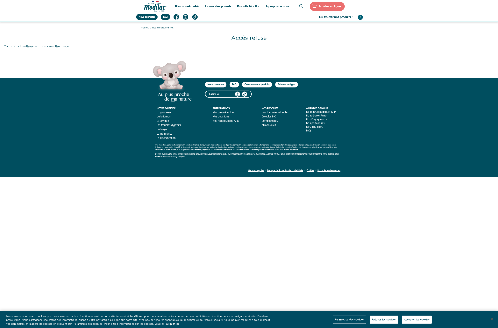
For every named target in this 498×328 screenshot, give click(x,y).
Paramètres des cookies (328, 170)
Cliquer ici (172, 323)
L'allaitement (164, 116)
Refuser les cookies (384, 319)
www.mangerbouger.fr (176, 157)
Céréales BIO (269, 116)
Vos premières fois (223, 112)
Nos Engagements (316, 119)
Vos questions (221, 116)
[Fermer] (491, 319)
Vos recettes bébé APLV (226, 121)
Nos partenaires (315, 123)
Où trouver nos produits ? (336, 17)
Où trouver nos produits (257, 84)
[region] (249, 319)
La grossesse (164, 112)
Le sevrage (163, 121)
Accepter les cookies (417, 319)
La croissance (164, 133)
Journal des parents (217, 6)
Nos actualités (314, 127)
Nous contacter (147, 17)
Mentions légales (256, 170)
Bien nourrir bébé (187, 6)
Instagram (185, 17)
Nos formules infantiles (275, 112)
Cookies (310, 170)
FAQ (165, 17)
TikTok (195, 17)
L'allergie (162, 129)
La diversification (166, 138)
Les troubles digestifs (169, 125)
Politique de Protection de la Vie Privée (285, 170)
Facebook (176, 17)
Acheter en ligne (329, 6)
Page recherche (301, 6)
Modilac (145, 27)
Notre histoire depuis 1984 (321, 112)
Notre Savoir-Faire (316, 115)
